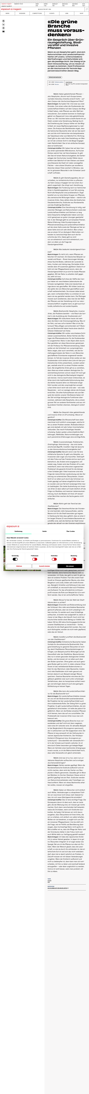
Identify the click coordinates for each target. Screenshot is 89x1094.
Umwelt (49, 880)
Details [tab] (44, 531)
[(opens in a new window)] (3, 31)
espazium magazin (55, 77)
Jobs (66, 13)
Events (52, 13)
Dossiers (22, 13)
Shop (81, 13)
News (7, 13)
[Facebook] (3, 21)
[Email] (3, 28)
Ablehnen (19, 566)
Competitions (37, 13)
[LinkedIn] (3, 24)
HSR (49, 882)
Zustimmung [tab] (18, 531)
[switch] (34, 559)
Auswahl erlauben (44, 566)
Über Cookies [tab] (70, 531)
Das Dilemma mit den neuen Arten (57, 888)
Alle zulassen (70, 566)
